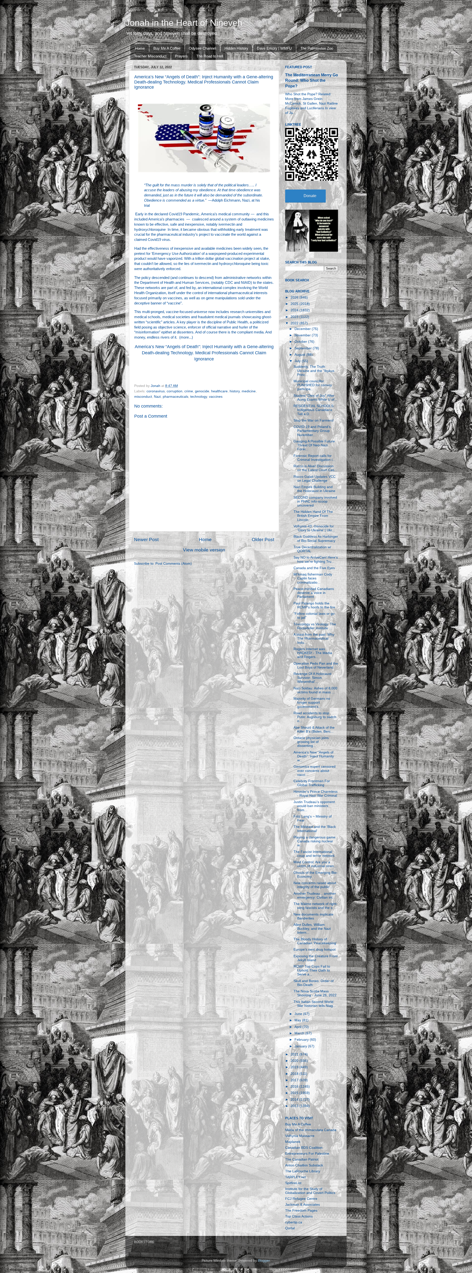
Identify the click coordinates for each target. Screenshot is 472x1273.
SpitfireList (293, 1183)
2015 (295, 1093)
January (301, 1046)
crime (188, 391)
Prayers (181, 56)
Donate (310, 196)
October (301, 341)
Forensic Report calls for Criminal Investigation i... (314, 458)
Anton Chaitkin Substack (304, 1165)
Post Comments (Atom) (173, 563)
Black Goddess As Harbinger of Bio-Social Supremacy (316, 538)
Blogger (264, 1260)
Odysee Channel (202, 48)
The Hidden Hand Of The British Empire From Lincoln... (313, 515)
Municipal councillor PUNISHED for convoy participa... (313, 385)
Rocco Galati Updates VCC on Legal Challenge (315, 478)
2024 (295, 310)
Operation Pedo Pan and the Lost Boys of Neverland (316, 665)
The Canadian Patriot (301, 1159)
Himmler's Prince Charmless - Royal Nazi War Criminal (316, 793)
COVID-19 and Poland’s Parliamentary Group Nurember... (312, 431)
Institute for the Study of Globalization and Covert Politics (310, 1191)
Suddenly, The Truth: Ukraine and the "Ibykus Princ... (314, 370)
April (298, 1027)
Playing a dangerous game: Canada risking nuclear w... (315, 841)
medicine (249, 391)
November (303, 335)
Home (140, 48)
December (303, 329)
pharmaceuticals (175, 396)
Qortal (290, 1228)
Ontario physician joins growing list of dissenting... (311, 742)
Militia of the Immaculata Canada (310, 1130)
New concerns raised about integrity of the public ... (315, 885)
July (298, 361)
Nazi (157, 396)
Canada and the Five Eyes (314, 568)
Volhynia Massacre (299, 1136)
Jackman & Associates (302, 1204)
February (302, 1039)
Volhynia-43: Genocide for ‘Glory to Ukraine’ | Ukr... (314, 528)
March (300, 1033)
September (304, 348)
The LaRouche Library (302, 1171)
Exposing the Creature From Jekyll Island (316, 958)
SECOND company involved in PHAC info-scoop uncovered (315, 501)
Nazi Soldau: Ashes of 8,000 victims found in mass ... (315, 690)
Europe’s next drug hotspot (315, 949)
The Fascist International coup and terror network (314, 854)
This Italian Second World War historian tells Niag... (315, 1004)
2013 (295, 1106)
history (235, 391)
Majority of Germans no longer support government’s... (312, 702)
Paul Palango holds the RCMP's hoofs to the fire (314, 605)
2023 (295, 317)
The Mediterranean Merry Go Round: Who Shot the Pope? (311, 80)
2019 (295, 1067)
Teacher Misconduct (150, 56)
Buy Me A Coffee (166, 48)
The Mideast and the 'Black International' (315, 829)
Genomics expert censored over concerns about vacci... (315, 770)
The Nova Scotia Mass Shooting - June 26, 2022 (315, 993)
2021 (295, 1054)
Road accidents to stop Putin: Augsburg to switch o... (315, 717)
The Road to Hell (209, 56)
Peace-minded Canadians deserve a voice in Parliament (314, 593)
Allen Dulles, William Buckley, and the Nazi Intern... (312, 928)
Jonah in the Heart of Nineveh (183, 23)
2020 (295, 1061)
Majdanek (292, 1142)
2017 (295, 1080)
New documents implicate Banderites (313, 916)
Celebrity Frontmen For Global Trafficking (312, 783)
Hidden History (236, 48)
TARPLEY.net (295, 1177)
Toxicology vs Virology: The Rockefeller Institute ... (315, 626)
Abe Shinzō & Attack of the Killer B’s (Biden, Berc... (314, 729)
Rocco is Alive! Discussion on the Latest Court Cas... (315, 468)
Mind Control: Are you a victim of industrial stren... (315, 864)
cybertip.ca (293, 1222)
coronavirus (156, 391)
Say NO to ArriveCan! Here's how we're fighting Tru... (316, 559)
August (300, 354)
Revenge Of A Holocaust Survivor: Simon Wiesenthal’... (312, 678)
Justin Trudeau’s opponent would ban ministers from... (314, 806)
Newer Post (146, 539)
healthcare (219, 391)
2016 (295, 1086)
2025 (295, 304)
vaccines (215, 396)
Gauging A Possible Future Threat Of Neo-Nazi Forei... (314, 445)
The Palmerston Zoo (316, 48)
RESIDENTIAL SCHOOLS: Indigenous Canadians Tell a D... (314, 410)
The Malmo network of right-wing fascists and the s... (316, 906)
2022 (295, 323)
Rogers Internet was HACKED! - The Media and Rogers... (313, 653)
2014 (295, 1099)
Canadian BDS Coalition (304, 1148)
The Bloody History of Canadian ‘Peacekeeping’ (315, 941)
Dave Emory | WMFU (274, 48)
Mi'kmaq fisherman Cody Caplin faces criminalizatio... (313, 578)
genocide (202, 391)
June (299, 1014)
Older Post (263, 539)
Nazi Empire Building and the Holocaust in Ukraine (314, 489)
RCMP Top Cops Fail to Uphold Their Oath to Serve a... (312, 970)
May (298, 1020)
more (184, 337)
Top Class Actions (299, 1216)
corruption (174, 391)
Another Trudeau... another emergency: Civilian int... (315, 895)
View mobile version (204, 549)
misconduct (143, 396)
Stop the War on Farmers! (314, 420)
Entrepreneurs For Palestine (307, 1153)
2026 (295, 297)
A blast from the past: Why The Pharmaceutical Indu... (314, 638)
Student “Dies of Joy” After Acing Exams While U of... (315, 397)
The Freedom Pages (301, 1210)
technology (198, 396)
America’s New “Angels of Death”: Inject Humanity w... (314, 756)
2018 (295, 1074)
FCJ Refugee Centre (301, 1199)
